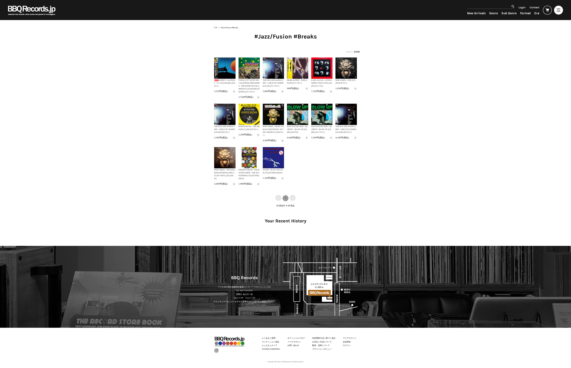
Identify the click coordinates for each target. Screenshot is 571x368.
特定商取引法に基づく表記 (323, 338)
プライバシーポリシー (322, 349)
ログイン (347, 345)
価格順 (349, 52)
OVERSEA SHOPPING (271, 349)
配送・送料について (321, 345)
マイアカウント (349, 338)
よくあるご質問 (268, 338)
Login (522, 7)
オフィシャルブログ (296, 338)
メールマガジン (294, 342)
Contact (534, 7)
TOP (215, 27)
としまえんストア (269, 345)
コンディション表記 (270, 342)
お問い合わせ (293, 345)
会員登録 (347, 342)
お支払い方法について (322, 342)
